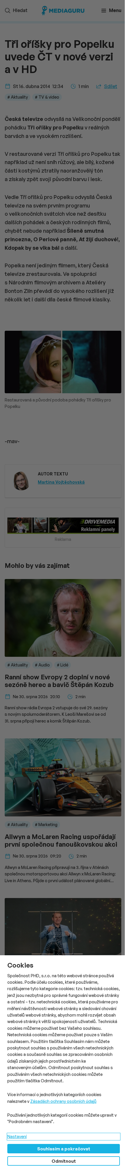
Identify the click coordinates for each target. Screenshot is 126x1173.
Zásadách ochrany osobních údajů (63, 1101)
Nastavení (17, 1136)
